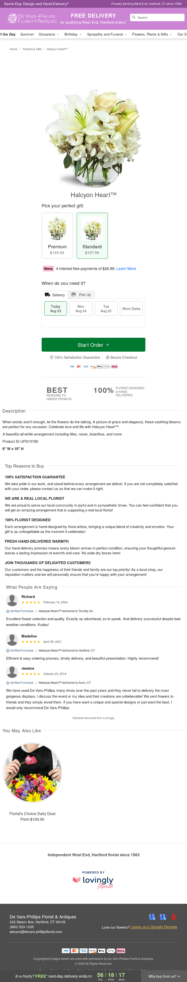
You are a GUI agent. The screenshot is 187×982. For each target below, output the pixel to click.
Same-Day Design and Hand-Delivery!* (36, 3)
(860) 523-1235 (22, 926)
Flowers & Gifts (32, 49)
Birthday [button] (71, 34)
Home (14, 49)
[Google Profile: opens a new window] (152, 917)
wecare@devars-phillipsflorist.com (36, 931)
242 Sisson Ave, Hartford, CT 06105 (37, 921)
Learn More (126, 268)
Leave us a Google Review (154, 927)
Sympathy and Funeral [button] (105, 34)
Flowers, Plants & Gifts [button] (150, 34)
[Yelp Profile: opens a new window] (173, 917)
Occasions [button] (47, 34)
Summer (27, 34)
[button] (174, 961)
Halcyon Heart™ (50, 611)
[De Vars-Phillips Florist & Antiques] (32, 19)
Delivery (58, 294)
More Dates (131, 308)
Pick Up (85, 294)
